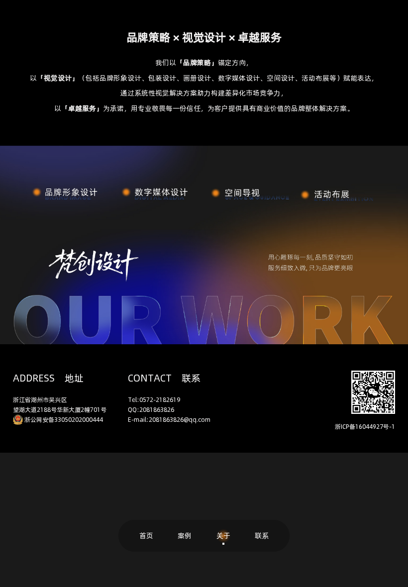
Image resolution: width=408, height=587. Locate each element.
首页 (146, 535)
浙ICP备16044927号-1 (365, 426)
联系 (262, 535)
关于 (223, 535)
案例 (185, 535)
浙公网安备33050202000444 (63, 419)
